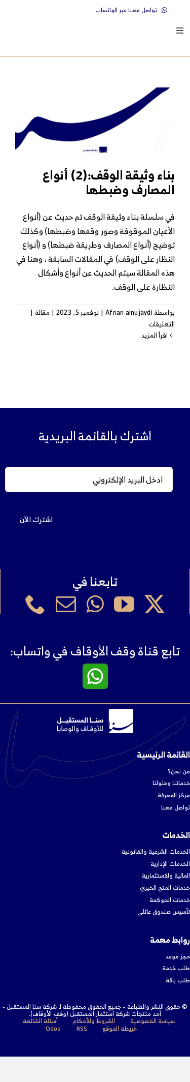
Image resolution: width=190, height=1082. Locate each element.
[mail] (66, 604)
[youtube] (124, 604)
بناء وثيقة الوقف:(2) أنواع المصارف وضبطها (109, 182)
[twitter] (154, 604)
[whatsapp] (94, 604)
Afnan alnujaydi (129, 312)
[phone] (35, 604)
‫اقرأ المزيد (155, 335)
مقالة (42, 312)
